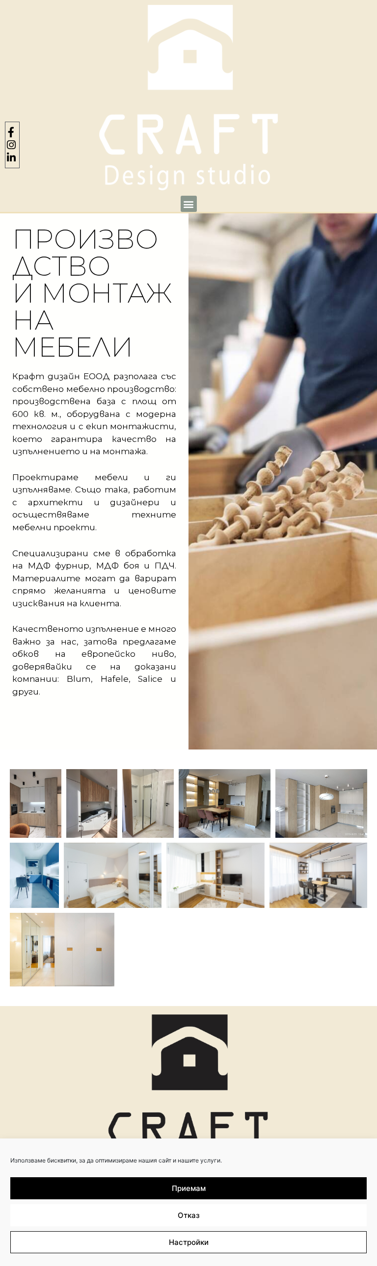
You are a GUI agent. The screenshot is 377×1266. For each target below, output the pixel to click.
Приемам (189, 1188)
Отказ (189, 1215)
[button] (189, 204)
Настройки (189, 1242)
